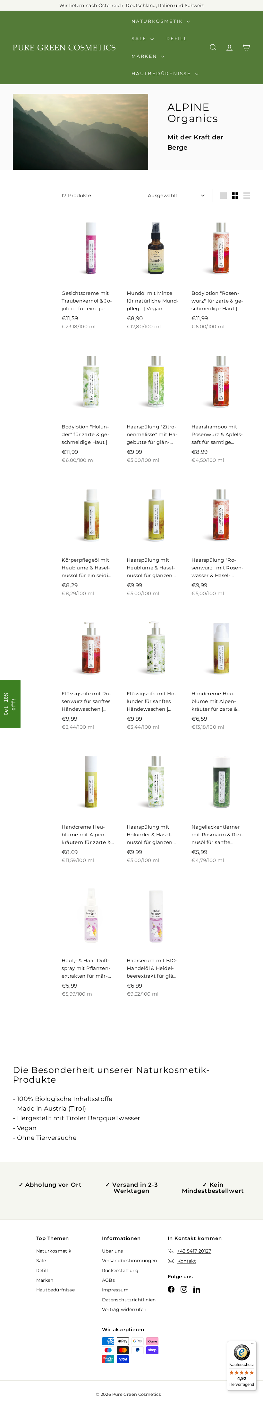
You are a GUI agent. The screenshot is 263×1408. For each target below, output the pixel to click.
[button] (10, 704)
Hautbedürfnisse (162, 73)
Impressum (115, 1290)
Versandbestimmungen (129, 1260)
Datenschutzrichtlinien (129, 1300)
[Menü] (253, 1345)
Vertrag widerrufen (124, 1309)
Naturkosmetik (158, 21)
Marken (145, 56)
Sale (140, 38)
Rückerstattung (120, 1270)
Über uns (112, 1251)
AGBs (108, 1280)
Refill (176, 38)
